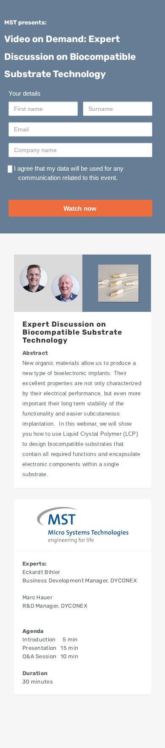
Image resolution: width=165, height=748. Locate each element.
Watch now (80, 208)
